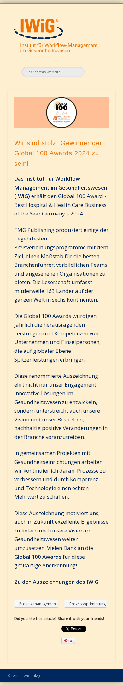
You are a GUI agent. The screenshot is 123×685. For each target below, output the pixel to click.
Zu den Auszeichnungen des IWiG (56, 581)
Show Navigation (99, 23)
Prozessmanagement (38, 604)
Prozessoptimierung (87, 604)
